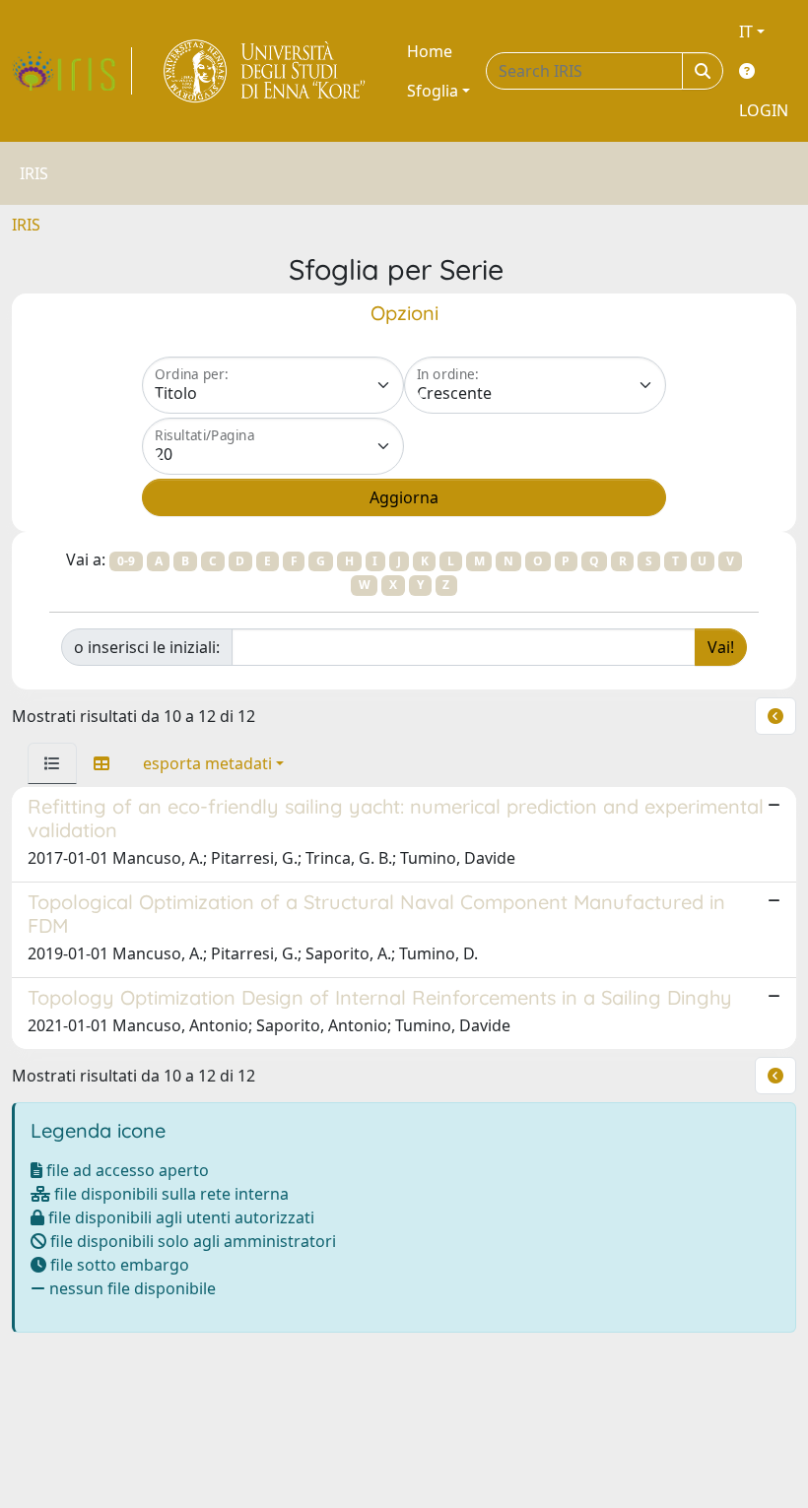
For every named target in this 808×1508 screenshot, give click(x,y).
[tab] (52, 763)
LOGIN (763, 110)
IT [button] (746, 31)
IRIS (26, 224)
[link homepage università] (265, 71)
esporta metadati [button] (207, 763)
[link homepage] (72, 71)
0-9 (126, 561)
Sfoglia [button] (432, 90)
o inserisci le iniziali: (147, 647)
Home (429, 51)
